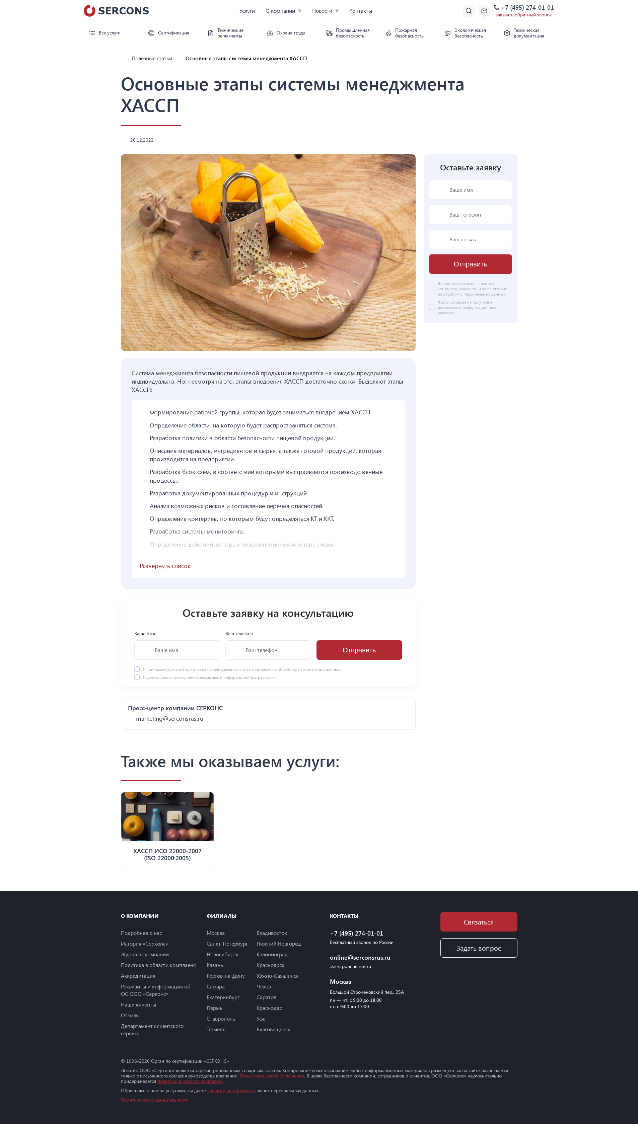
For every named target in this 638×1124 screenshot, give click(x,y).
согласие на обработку (231, 1090)
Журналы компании (145, 954)
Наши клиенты (138, 1004)
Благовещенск (273, 1029)
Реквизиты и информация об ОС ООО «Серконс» (155, 990)
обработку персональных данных (309, 669)
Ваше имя (144, 634)
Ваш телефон (239, 634)
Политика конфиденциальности (155, 1100)
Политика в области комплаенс (158, 964)
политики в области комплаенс (190, 1081)
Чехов (264, 986)
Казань (215, 964)
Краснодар (269, 1007)
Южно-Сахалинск (278, 975)
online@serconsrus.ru (360, 957)
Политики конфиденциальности (213, 669)
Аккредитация (138, 975)
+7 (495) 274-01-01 (527, 7)
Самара (216, 986)
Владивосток (272, 932)
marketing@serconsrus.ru (169, 718)
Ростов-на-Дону (226, 975)
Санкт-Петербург (227, 943)
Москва (216, 932)
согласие (163, 677)
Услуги (247, 10)
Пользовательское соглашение (272, 1075)
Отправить (359, 650)
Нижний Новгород (279, 943)
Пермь (214, 1007)
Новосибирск (222, 954)
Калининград (272, 954)
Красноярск (270, 964)
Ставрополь (221, 1018)
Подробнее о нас (141, 932)
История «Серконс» (144, 943)
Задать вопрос (478, 947)
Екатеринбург (223, 996)
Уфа (261, 1018)
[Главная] (123, 58)
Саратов (266, 996)
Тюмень (216, 1029)
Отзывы (130, 1015)
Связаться (479, 921)
